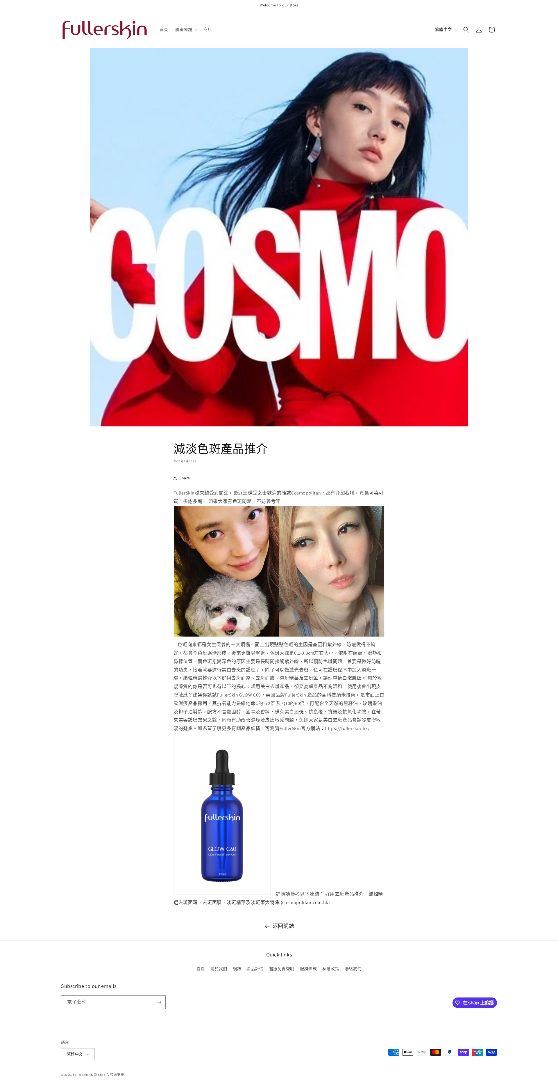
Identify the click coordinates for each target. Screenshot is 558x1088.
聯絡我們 (353, 968)
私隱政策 (330, 968)
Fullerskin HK (83, 1075)
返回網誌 (283, 926)
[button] (186, 29)
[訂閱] (159, 1002)
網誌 (237, 968)
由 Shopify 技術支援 (109, 1075)
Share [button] (184, 478)
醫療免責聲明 (282, 968)
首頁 (200, 968)
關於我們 (218, 968)
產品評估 (254, 968)
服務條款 (308, 968)
